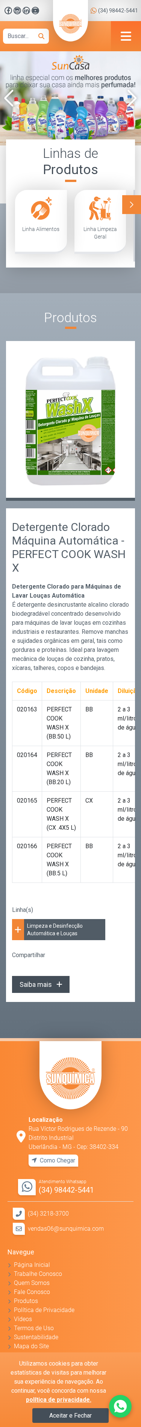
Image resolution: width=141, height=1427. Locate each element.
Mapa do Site (31, 1346)
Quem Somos (32, 1282)
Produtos (26, 1301)
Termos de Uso (34, 1328)
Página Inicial (32, 1264)
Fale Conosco (32, 1291)
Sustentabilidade (36, 1337)
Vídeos (23, 1319)
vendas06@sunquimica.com (66, 1228)
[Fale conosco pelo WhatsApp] (120, 1406)
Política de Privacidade (44, 1310)
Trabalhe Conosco (38, 1273)
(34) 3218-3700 (48, 1213)
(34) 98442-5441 (118, 11)
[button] (9, 98)
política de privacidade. (58, 1399)
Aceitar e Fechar (70, 1415)
